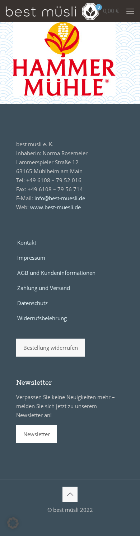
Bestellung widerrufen (50, 347)
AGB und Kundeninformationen (56, 272)
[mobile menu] (130, 11)
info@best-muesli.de (59, 198)
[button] (13, 523)
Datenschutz (32, 303)
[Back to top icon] (70, 494)
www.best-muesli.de (55, 207)
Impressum (31, 257)
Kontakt (26, 242)
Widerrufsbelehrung (42, 318)
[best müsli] (52, 11)
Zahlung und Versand (43, 287)
